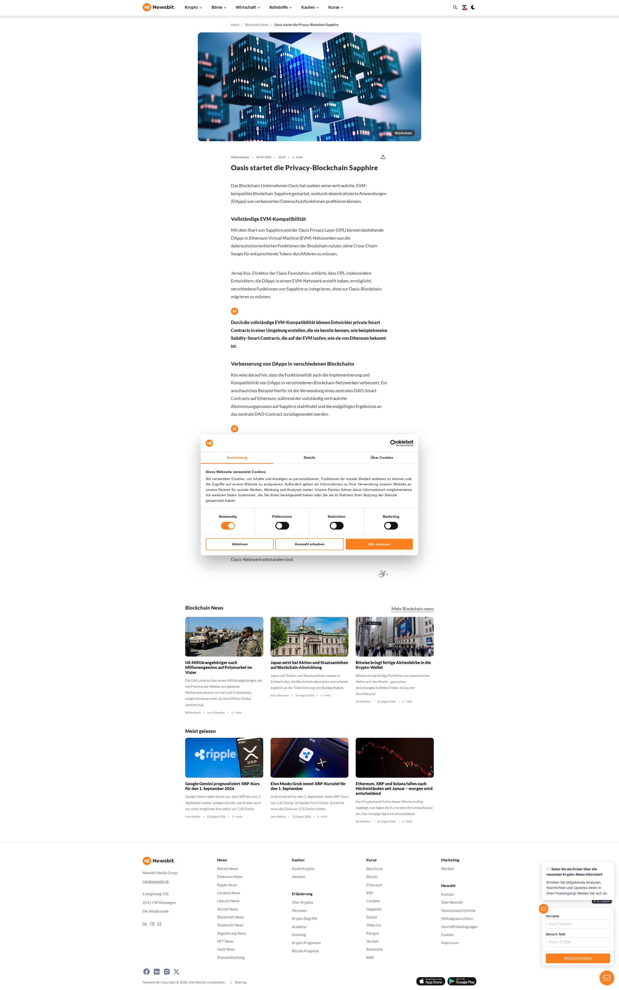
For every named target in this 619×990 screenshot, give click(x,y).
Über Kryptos (302, 902)
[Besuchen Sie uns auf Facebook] (146, 971)
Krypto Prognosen (306, 943)
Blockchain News (257, 25)
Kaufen (308, 7)
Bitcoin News (227, 869)
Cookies (447, 935)
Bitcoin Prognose (305, 951)
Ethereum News (230, 877)
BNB (370, 957)
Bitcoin (372, 877)
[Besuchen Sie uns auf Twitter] (176, 971)
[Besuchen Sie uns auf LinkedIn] (157, 971)
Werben (447, 869)
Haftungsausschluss (457, 918)
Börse (217, 7)
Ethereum (374, 885)
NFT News (225, 941)
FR (152, 924)
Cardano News (228, 893)
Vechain (372, 941)
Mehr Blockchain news (412, 608)
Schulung (299, 935)
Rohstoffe (278, 7)
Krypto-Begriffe (304, 918)
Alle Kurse (374, 869)
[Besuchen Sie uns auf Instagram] (167, 971)
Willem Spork (193, 712)
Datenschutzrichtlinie (458, 911)
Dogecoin (373, 909)
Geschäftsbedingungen (459, 926)
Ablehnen (240, 544)
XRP (369, 893)
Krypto (191, 7)
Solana (371, 917)
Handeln (298, 877)
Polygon (372, 933)
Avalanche (374, 949)
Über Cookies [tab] (382, 457)
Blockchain (403, 133)
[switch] (282, 526)
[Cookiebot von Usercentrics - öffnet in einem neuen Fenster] (392, 443)
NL (145, 924)
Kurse (333, 7)
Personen (299, 911)
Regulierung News (231, 933)
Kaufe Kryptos (303, 869)
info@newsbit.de (156, 881)
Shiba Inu (373, 925)
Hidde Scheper (240, 157)
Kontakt (447, 894)
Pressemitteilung (230, 957)
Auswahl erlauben (309, 544)
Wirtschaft (246, 7)
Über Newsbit (452, 902)
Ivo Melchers (363, 702)
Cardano (373, 901)
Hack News (226, 949)
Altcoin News (227, 909)
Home (235, 25)
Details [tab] (309, 457)
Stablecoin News (230, 925)
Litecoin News (228, 901)
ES (159, 924)
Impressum (450, 943)
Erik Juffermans (280, 695)
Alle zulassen (379, 544)
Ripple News (227, 885)
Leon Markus (192, 816)
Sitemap (241, 982)
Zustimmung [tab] (237, 457)
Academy (299, 926)
